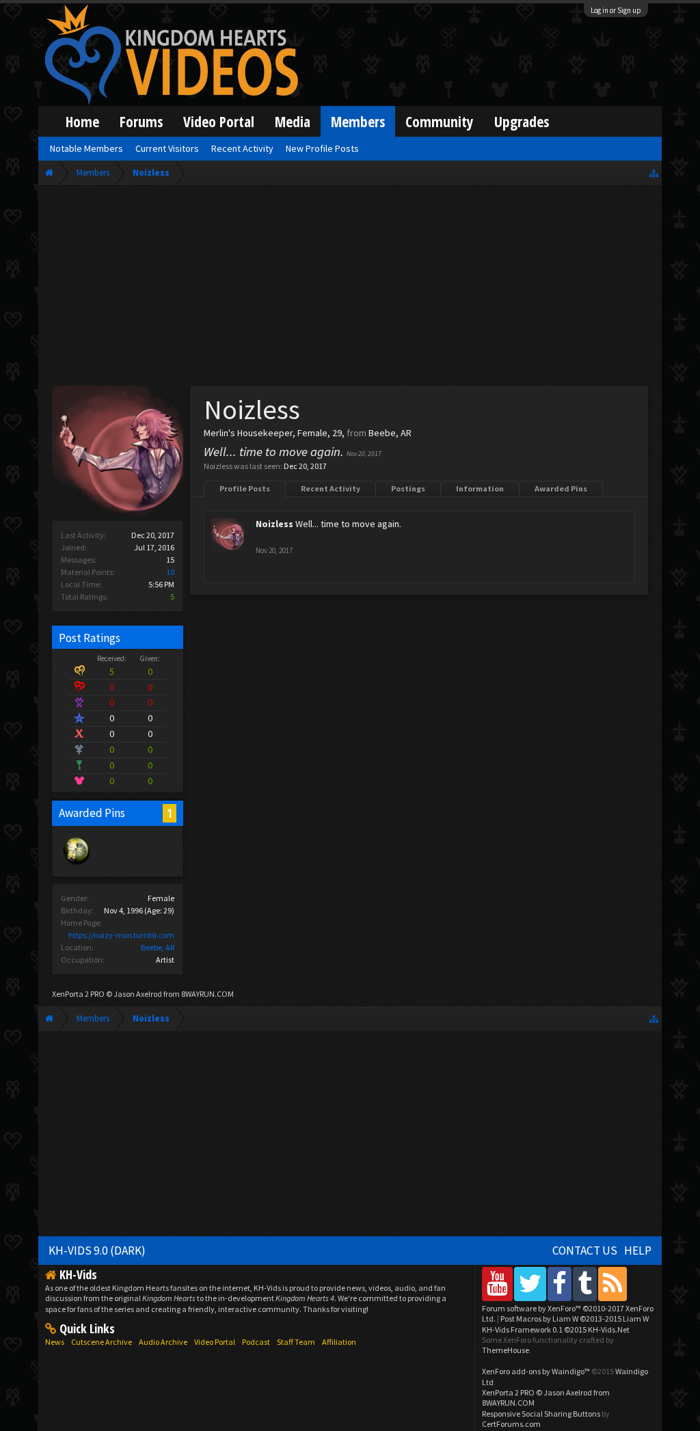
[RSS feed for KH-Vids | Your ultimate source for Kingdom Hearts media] (612, 1283)
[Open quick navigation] (653, 172)
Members (358, 121)
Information (480, 488)
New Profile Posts (322, 148)
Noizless (274, 524)
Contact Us (584, 1250)
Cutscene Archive (101, 1342)
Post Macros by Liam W (574, 1318)
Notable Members (86, 148)
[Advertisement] (350, 288)
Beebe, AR (157, 947)
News (54, 1342)
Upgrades (521, 121)
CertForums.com (511, 1424)
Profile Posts (244, 488)
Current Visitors (167, 148)
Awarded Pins (561, 488)
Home (82, 121)
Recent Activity (330, 488)
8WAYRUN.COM (207, 994)
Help (637, 1250)
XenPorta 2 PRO (78, 994)
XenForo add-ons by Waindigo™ (536, 1371)
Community (439, 121)
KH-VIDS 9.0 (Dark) (97, 1250)
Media (292, 121)
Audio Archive (163, 1342)
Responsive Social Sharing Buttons (541, 1413)
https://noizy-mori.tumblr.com (121, 935)
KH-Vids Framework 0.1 (556, 1329)
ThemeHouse (505, 1350)
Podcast (256, 1342)
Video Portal (218, 121)
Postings (408, 488)
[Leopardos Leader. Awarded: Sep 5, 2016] (76, 863)
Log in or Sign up (616, 10)
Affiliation (339, 1342)
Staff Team (296, 1342)
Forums (141, 121)
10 (170, 572)
